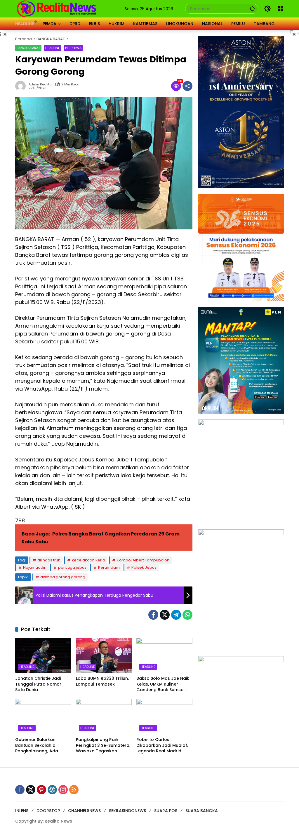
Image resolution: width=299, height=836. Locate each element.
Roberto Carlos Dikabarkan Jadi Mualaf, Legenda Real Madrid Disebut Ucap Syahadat (162, 745)
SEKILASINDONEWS (127, 811)
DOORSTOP (48, 811)
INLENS (21, 811)
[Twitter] (165, 615)
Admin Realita (40, 84)
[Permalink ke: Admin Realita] (22, 86)
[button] (252, 8)
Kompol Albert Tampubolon (143, 560)
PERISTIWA (73, 47)
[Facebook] (153, 615)
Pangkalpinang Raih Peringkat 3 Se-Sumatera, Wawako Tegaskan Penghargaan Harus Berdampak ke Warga (103, 745)
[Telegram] (176, 615)
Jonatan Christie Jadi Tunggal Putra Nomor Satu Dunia (38, 684)
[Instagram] (63, 789)
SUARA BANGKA (201, 811)
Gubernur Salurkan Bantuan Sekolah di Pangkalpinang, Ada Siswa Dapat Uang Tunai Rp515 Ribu (41, 745)
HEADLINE (52, 47)
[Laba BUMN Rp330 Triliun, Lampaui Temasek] (104, 655)
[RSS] (74, 789)
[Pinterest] (41, 789)
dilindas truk (48, 560)
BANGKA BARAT (28, 47)
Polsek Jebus (144, 567)
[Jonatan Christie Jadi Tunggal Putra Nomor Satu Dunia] (43, 655)
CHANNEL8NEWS (84, 811)
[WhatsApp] (187, 615)
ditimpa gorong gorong (62, 577)
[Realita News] (56, 8)
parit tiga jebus (72, 567)
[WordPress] (52, 789)
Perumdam (109, 567)
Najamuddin (34, 567)
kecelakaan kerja (88, 560)
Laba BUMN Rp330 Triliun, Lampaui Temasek (102, 681)
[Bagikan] (187, 86)
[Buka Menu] (280, 8)
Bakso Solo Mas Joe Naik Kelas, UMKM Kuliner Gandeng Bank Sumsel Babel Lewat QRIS (162, 684)
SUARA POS (165, 811)
